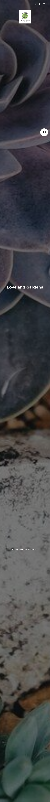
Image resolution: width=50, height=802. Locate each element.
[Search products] (44, 132)
